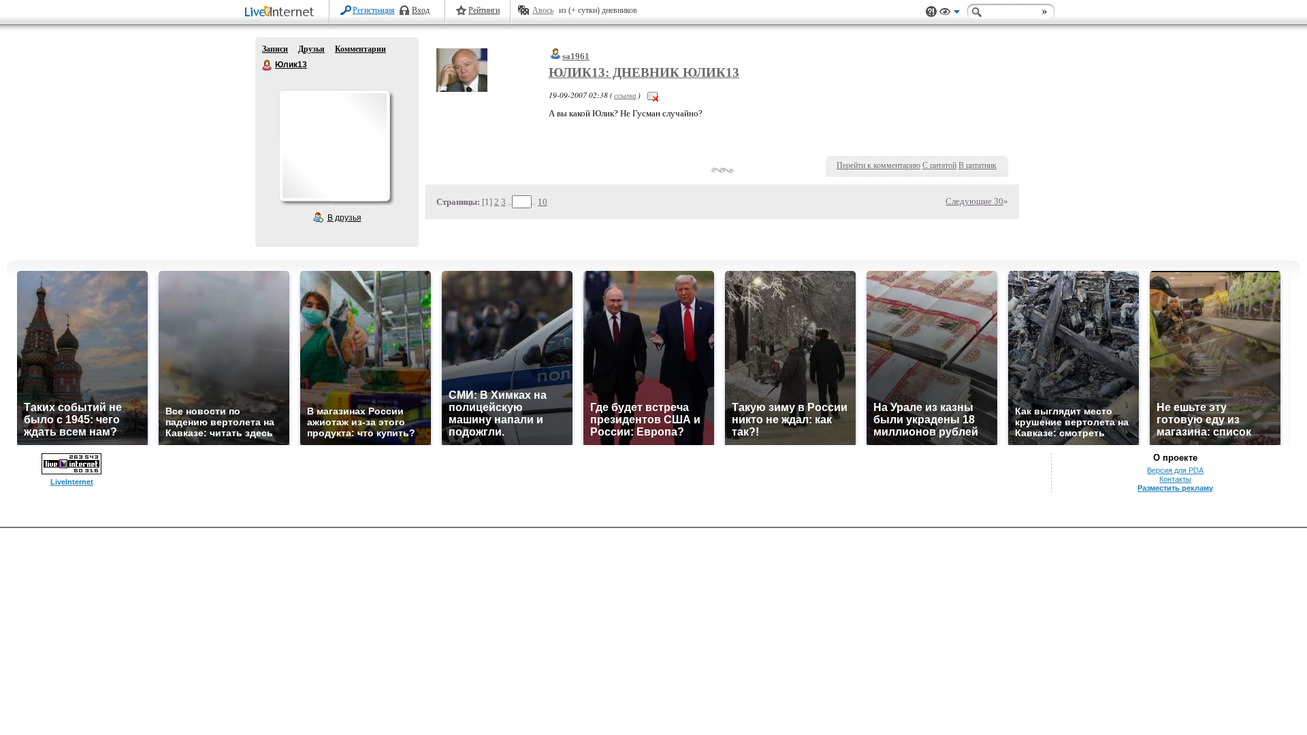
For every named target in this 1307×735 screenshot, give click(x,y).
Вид (949, 13)
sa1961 (576, 56)
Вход (421, 10)
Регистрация (374, 10)
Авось (542, 10)
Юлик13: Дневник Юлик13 (644, 72)
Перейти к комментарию (878, 165)
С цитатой (939, 165)
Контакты (1175, 479)
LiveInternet (282, 12)
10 (542, 202)
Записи (275, 49)
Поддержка (931, 12)
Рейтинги (484, 10)
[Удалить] (652, 95)
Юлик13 (267, 65)
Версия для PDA (1175, 470)
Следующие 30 (974, 201)
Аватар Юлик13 (334, 146)
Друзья (311, 49)
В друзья (344, 218)
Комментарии (360, 49)
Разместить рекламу (1175, 488)
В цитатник (977, 165)
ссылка (625, 95)
